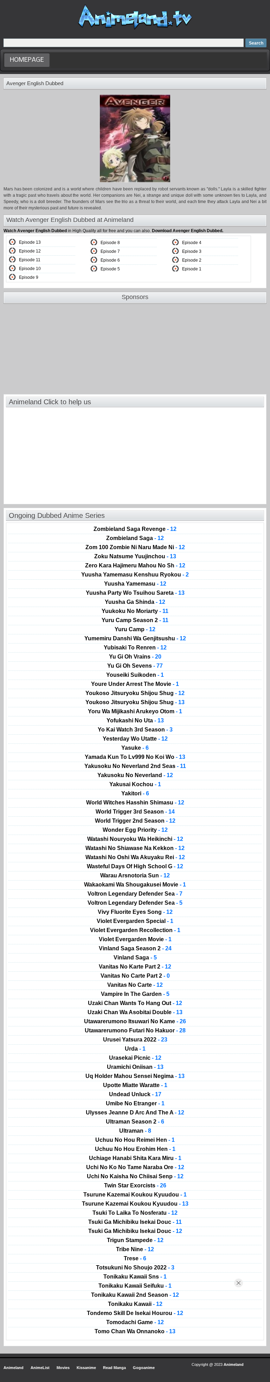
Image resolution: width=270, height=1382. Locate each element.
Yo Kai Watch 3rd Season (135, 729)
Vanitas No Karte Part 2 (135, 966)
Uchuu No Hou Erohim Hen (135, 1149)
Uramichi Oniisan (135, 1067)
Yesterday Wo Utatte (135, 738)
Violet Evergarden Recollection (135, 930)
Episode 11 (29, 259)
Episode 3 (191, 251)
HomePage (27, 60)
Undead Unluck (135, 1094)
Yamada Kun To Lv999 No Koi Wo (135, 757)
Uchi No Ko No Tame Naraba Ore (135, 1167)
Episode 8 (110, 242)
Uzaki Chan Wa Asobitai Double (135, 1012)
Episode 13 (30, 242)
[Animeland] (135, 29)
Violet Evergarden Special (135, 921)
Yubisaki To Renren (135, 647)
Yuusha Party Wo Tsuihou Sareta (135, 593)
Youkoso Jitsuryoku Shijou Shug (135, 693)
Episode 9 (28, 277)
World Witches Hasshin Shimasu (135, 802)
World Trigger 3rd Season (135, 811)
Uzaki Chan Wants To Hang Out (135, 1003)
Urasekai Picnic (135, 1058)
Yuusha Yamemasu (135, 583)
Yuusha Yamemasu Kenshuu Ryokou (135, 574)
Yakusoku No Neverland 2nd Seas (135, 766)
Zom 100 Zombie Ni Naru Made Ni (135, 547)
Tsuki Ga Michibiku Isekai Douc (135, 1222)
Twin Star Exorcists (135, 1185)
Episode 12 (30, 251)
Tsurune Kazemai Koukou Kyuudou (135, 1194)
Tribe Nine (135, 1249)
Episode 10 (30, 268)
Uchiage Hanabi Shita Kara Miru (135, 1158)
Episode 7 (110, 251)
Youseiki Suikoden (135, 675)
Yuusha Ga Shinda (135, 602)
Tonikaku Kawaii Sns (135, 1276)
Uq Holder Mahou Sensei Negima (135, 1076)
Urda (135, 1048)
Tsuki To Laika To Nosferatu (135, 1213)
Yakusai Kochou (135, 784)
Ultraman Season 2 (135, 1121)
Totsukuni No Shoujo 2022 (135, 1267)
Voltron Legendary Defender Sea (135, 893)
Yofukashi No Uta (135, 720)
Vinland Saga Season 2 (135, 948)
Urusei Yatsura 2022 (135, 1039)
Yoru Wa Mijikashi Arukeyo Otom (135, 711)
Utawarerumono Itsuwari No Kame (135, 1021)
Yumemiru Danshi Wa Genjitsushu (135, 638)
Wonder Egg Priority (135, 830)
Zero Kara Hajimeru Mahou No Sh (135, 565)
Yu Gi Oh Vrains (135, 656)
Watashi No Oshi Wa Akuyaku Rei (135, 857)
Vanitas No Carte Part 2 (135, 975)
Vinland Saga (135, 957)
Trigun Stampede (135, 1240)
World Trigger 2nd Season (135, 820)
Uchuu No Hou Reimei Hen (135, 1140)
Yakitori (135, 793)
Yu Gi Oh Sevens (135, 665)
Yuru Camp (135, 629)
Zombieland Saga (135, 538)
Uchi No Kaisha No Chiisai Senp (135, 1176)
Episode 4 (191, 242)
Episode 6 (110, 260)
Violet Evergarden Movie (135, 939)
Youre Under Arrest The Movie (135, 684)
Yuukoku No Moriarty (135, 611)
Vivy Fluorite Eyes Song (135, 912)
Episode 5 (110, 269)
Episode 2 (191, 260)
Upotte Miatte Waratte (135, 1085)
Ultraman (135, 1130)
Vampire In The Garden (135, 994)
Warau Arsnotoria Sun (135, 875)
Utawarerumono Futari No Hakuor (135, 1030)
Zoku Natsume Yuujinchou (135, 556)
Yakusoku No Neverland (135, 775)
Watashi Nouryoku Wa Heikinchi (135, 839)
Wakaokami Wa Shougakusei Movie (135, 884)
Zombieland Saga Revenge (135, 529)
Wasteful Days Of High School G (135, 866)
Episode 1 (191, 269)
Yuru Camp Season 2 (135, 620)
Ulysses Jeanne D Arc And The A (135, 1112)
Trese (135, 1258)
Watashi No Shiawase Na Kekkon (135, 848)
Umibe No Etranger (135, 1103)
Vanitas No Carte (135, 985)
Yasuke (135, 748)
